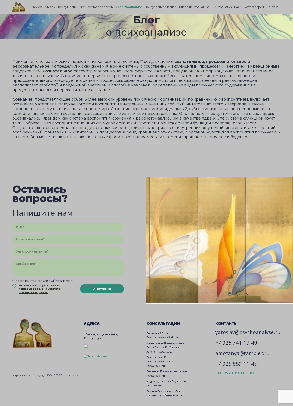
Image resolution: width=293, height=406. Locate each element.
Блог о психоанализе (194, 7)
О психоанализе (129, 7)
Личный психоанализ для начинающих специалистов (164, 393)
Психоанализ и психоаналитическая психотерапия (160, 361)
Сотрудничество (234, 373)
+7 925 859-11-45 (236, 363)
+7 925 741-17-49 (236, 342)
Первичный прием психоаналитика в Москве (163, 335)
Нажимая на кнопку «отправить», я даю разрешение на (40, 289)
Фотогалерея (253, 7)
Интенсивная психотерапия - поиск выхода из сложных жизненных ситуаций (165, 347)
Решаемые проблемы (97, 7)
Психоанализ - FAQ (226, 7)
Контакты (274, 7)
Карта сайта (21, 375)
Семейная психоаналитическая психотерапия (166, 373)
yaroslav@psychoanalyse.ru (248, 332)
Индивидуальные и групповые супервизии (166, 383)
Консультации (68, 7)
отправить (102, 288)
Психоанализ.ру (43, 7)
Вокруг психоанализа (160, 7)
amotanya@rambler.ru (242, 353)
